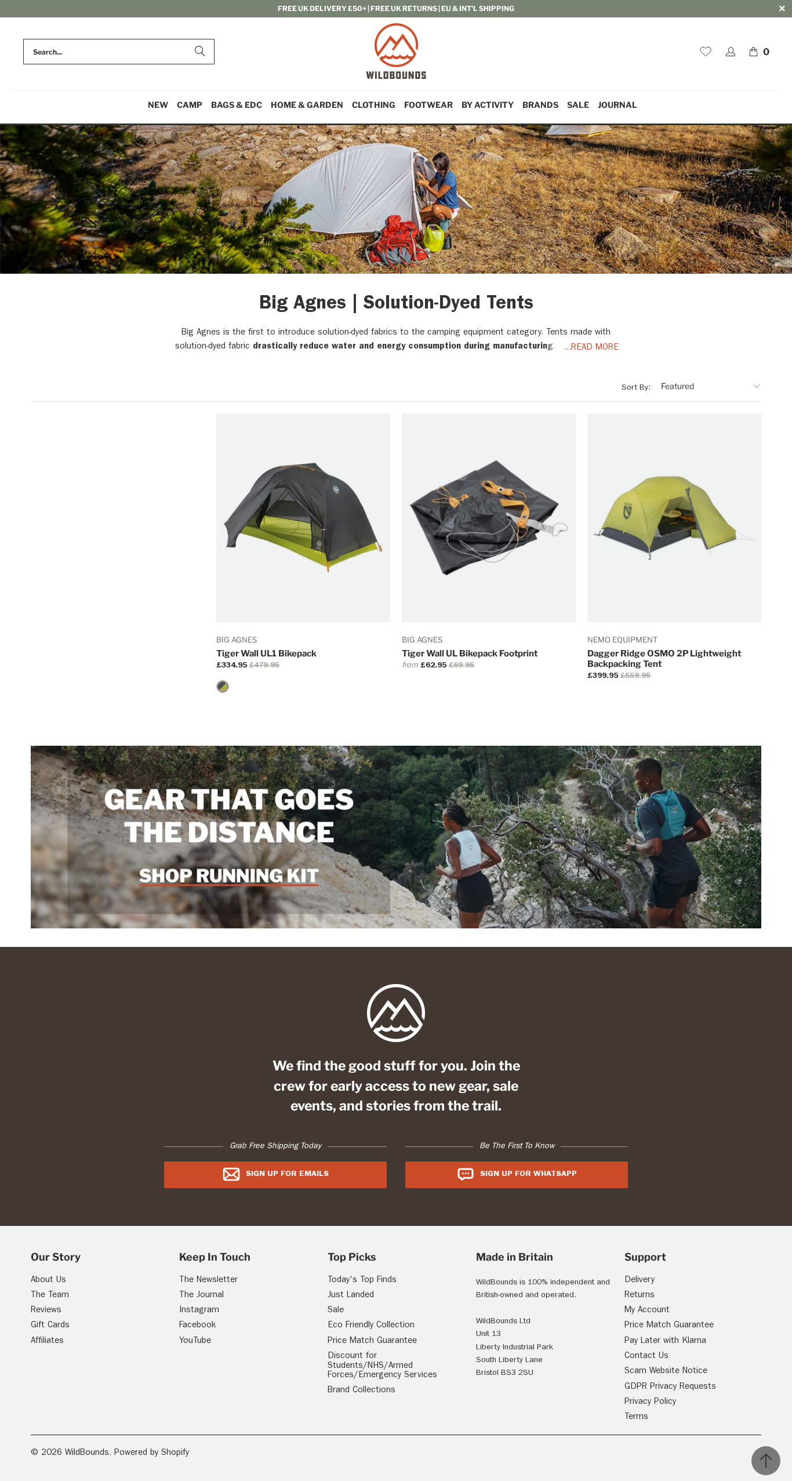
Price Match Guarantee (372, 1341)
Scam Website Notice (665, 1371)
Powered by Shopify (151, 1453)
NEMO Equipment (622, 639)
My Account (647, 1310)
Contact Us (646, 1356)
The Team (50, 1295)
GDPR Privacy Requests (670, 1387)
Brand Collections (361, 1390)
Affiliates (47, 1341)
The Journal (201, 1295)
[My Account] (730, 51)
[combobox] (119, 51)
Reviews (46, 1310)
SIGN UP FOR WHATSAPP (528, 1174)
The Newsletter (208, 1280)
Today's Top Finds (362, 1280)
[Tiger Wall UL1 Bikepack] (222, 686)
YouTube (195, 1341)
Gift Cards (50, 1326)
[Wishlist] (706, 52)
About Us (48, 1280)
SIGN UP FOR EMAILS (287, 1174)
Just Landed (351, 1295)
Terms (636, 1417)
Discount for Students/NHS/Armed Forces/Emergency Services (382, 1366)
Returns (639, 1295)
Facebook (197, 1326)
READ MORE (595, 348)
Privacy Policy (650, 1402)
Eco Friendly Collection (371, 1326)
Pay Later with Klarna (665, 1341)
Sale (336, 1310)
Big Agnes (236, 639)
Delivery (639, 1280)
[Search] (200, 51)
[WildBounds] (396, 52)
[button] (189, 105)
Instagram (199, 1310)
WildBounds (87, 1453)
